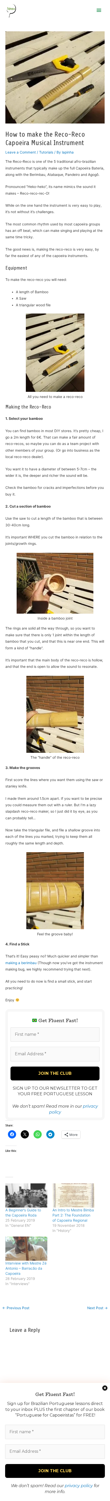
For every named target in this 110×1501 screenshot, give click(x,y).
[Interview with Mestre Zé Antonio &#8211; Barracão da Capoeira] (26, 1249)
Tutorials (46, 152)
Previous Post (15, 1308)
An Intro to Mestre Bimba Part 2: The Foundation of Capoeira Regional (73, 1215)
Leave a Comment (20, 152)
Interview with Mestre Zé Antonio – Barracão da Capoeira (26, 1268)
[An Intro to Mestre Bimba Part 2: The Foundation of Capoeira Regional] (73, 1195)
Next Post (97, 1308)
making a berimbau (21, 963)
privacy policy (79, 1485)
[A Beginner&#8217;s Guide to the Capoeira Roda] (26, 1195)
